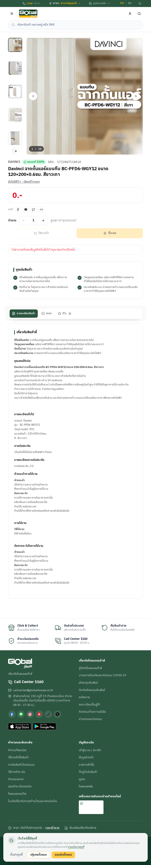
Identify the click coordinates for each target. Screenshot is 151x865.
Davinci (14, 162)
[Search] (139, 13)
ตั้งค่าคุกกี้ (16, 854)
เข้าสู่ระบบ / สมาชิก (90, 750)
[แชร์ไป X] (33, 209)
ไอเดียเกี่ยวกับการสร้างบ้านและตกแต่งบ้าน (32, 801)
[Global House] (28, 14)
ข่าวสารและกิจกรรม (90, 719)
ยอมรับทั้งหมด (63, 854)
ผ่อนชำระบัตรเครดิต (19, 786)
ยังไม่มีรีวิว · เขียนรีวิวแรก (24, 182)
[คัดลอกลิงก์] (41, 209)
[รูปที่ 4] (15, 115)
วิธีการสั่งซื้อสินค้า (18, 757)
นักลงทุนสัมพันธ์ (88, 682)
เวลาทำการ (52, 828)
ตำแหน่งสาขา (16, 779)
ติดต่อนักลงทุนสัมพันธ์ (92, 690)
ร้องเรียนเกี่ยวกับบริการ (82, 828)
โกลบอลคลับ (86, 786)
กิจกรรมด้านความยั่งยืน (92, 711)
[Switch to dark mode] (140, 3)
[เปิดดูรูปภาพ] (84, 96)
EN (129, 3)
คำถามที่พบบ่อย (17, 750)
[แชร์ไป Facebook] (18, 209)
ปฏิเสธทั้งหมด (38, 854)
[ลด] (23, 221)
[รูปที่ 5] (15, 138)
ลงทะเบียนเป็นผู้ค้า (89, 704)
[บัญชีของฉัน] (130, 13)
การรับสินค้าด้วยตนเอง (21, 764)
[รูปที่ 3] (15, 91)
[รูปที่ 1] (15, 45)
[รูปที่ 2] (15, 68)
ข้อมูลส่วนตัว (86, 757)
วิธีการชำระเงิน (16, 772)
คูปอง (82, 779)
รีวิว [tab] (66, 313)
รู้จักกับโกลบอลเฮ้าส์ (90, 668)
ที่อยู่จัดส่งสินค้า (88, 772)
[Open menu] (12, 13)
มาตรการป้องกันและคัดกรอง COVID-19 (102, 675)
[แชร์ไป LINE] (25, 209)
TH (122, 3)
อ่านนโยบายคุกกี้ (76, 847)
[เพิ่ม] (43, 221)
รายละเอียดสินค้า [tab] (26, 313)
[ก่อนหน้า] (33, 96)
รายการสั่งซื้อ (86, 764)
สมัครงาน (84, 697)
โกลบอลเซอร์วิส (17, 793)
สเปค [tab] (49, 313)
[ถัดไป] (136, 96)
